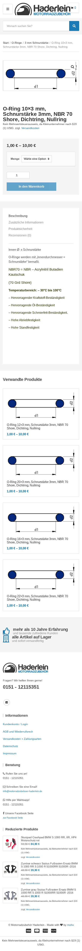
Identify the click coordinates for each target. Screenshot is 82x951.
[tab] (41, 216)
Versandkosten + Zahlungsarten (22, 738)
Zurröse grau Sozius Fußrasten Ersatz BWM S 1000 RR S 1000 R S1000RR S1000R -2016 (48, 891)
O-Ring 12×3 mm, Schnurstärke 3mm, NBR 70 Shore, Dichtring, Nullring (37, 426)
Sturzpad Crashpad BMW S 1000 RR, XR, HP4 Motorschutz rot (48, 839)
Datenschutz (10, 746)
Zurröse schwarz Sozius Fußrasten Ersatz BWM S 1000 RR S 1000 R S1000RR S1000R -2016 (49, 865)
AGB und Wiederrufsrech (18, 731)
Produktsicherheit (20, 228)
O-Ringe (17, 42)
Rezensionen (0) (20, 235)
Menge (15, 158)
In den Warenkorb (31, 186)
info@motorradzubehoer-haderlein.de (22, 791)
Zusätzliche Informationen (26, 222)
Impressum (9, 753)
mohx (70, 924)
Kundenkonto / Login (15, 724)
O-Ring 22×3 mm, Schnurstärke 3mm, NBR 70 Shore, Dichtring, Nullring (37, 598)
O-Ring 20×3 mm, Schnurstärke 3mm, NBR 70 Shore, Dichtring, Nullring (37, 483)
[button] (72, 67)
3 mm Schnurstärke (36, 42)
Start (6, 42)
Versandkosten (30, 128)
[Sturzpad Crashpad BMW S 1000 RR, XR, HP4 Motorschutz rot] (10, 843)
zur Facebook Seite (13, 817)
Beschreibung (18, 216)
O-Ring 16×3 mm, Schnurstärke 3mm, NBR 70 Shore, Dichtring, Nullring (37, 540)
